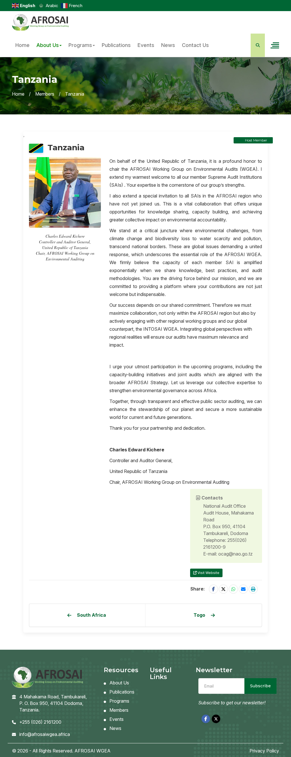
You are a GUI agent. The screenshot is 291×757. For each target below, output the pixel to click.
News (168, 45)
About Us (47, 45)
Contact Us (195, 45)
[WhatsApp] (233, 589)
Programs (80, 45)
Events (146, 45)
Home (22, 45)
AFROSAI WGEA (92, 751)
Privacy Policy (264, 751)
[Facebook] (213, 589)
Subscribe (260, 685)
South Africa (91, 615)
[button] (253, 589)
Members (44, 94)
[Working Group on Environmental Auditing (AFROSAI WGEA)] (40, 22)
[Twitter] (223, 589)
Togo (199, 615)
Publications (116, 45)
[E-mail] (243, 589)
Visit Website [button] (208, 573)
